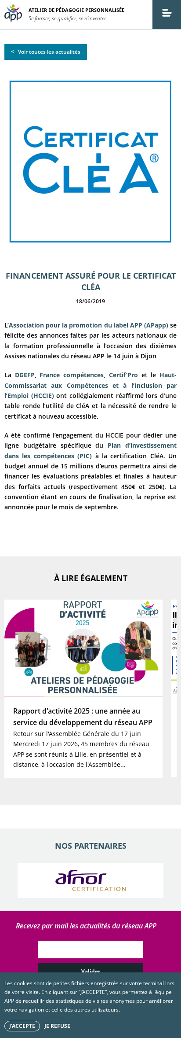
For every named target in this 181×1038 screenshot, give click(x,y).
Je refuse (57, 1026)
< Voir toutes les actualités (45, 51)
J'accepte (22, 1026)
